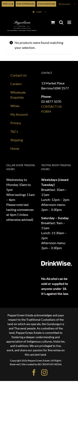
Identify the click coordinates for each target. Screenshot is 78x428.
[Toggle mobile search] (61, 22)
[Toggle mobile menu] (69, 22)
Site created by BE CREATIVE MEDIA (42, 364)
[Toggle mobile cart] (53, 22)
